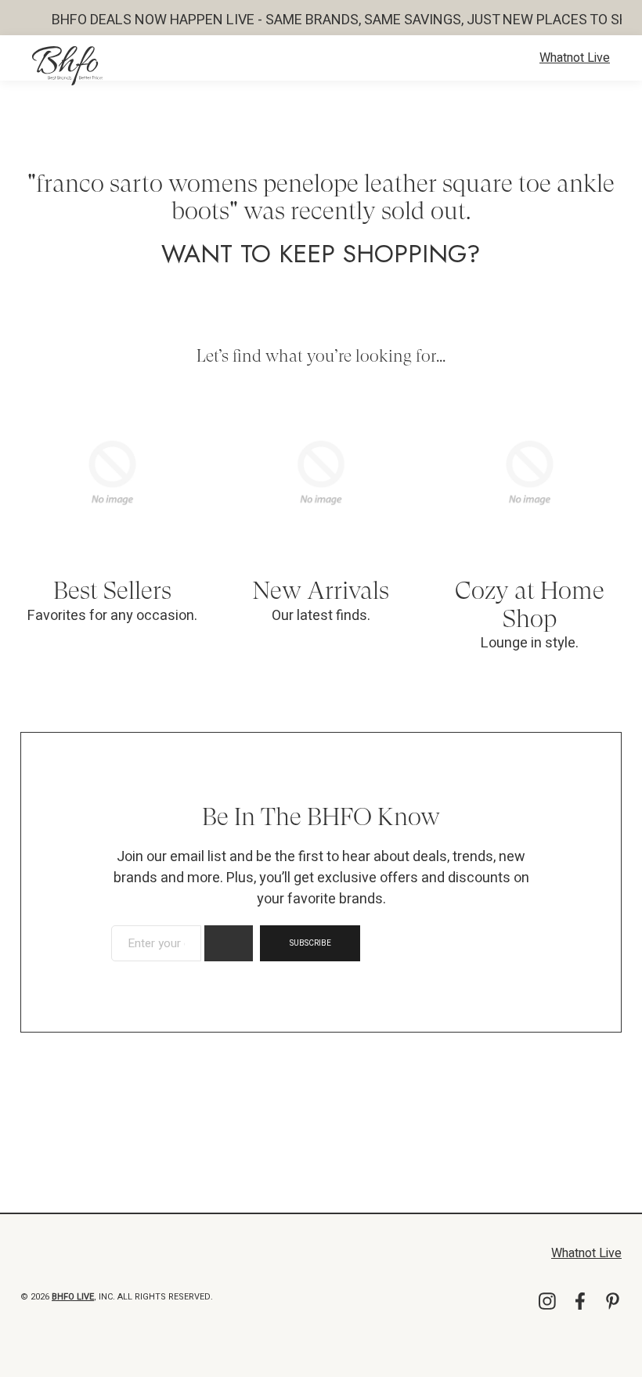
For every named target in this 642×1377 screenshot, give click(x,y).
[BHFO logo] (67, 65)
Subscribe (310, 943)
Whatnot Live (574, 58)
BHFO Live (73, 1296)
